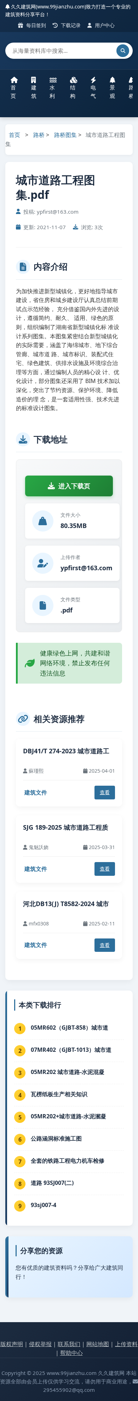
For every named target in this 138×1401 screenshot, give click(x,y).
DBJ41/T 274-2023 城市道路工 (66, 751)
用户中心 (104, 25)
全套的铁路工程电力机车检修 (67, 1160)
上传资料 (126, 1344)
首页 (13, 91)
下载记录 (70, 25)
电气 (93, 91)
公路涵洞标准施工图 (56, 1138)
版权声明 (11, 1344)
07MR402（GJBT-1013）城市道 (71, 1050)
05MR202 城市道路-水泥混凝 (67, 1072)
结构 (72, 91)
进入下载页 (74, 486)
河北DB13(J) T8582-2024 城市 (66, 903)
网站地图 (97, 1344)
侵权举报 (40, 1344)
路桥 (39, 135)
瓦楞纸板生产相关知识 (59, 1094)
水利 (52, 91)
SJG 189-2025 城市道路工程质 (65, 827)
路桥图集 (65, 135)
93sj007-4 (43, 1205)
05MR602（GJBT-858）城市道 (69, 1027)
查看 (105, 792)
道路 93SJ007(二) (52, 1183)
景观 (112, 91)
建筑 (33, 91)
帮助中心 (71, 1353)
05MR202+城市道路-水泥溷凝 (68, 1116)
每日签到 (35, 25)
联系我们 (69, 1344)
